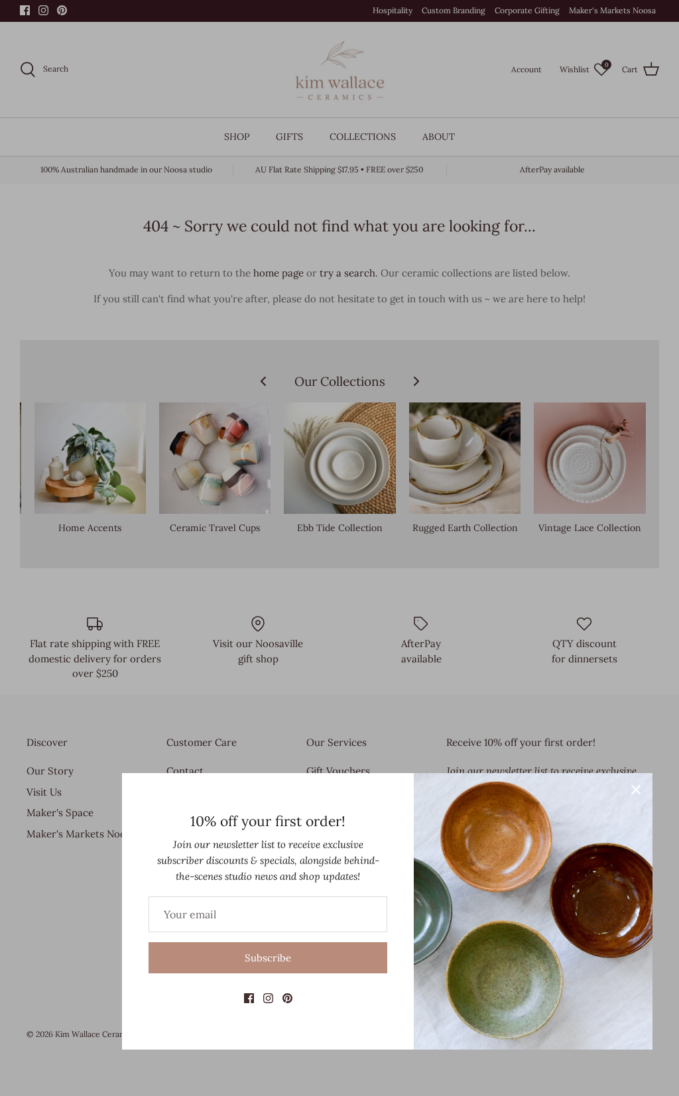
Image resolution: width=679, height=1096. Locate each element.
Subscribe (268, 957)
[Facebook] (249, 998)
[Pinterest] (287, 998)
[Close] (635, 789)
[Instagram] (268, 998)
